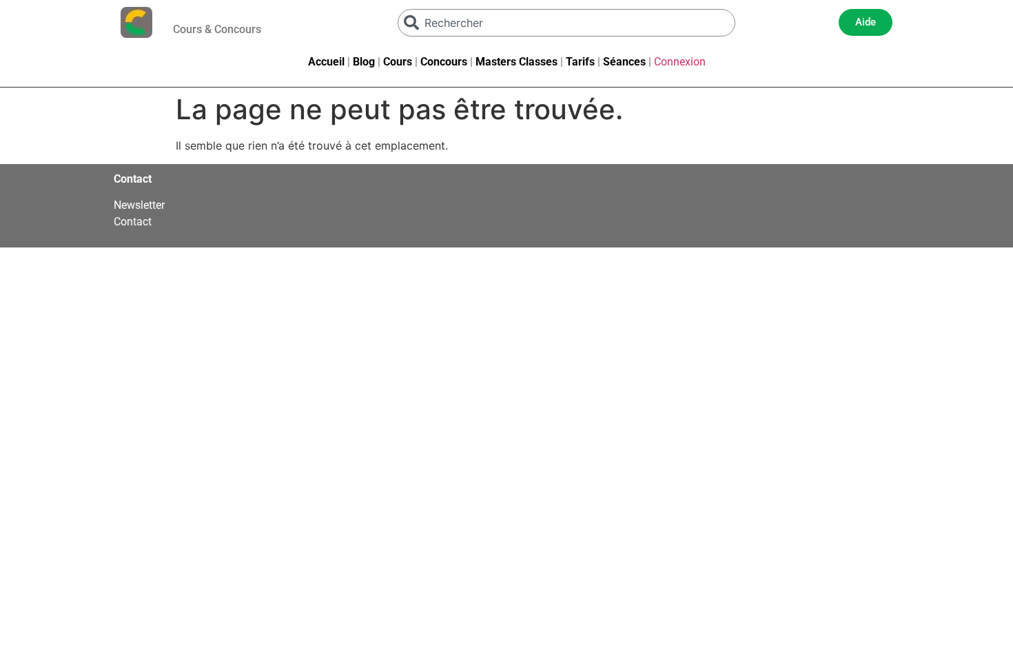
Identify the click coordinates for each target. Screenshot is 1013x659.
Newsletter (139, 205)
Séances (624, 61)
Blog (364, 61)
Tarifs (580, 61)
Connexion (680, 61)
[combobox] (566, 23)
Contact (133, 221)
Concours (443, 61)
